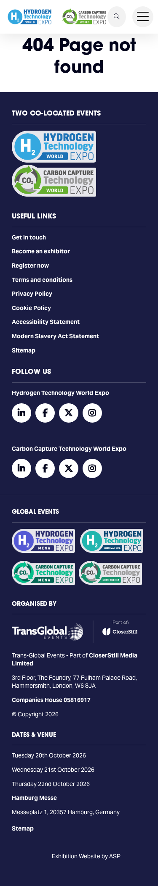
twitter (68, 413)
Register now (30, 265)
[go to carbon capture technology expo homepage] (84, 17)
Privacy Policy (32, 293)
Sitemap (23, 350)
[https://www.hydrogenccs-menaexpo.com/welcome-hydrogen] (43, 551)
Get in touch (29, 237)
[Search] (116, 16)
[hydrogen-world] (54, 160)
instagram (92, 413)
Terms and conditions (42, 280)
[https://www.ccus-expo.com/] (110, 582)
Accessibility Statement (46, 322)
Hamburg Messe (34, 798)
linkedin (21, 413)
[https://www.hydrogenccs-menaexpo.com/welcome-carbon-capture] (43, 582)
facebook (45, 413)
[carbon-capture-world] (54, 194)
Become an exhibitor (41, 251)
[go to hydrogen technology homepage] (29, 17)
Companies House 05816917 (51, 700)
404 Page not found (79, 55)
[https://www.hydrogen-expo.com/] (111, 551)
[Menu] (142, 16)
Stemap (23, 828)
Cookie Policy (31, 308)
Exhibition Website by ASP (86, 856)
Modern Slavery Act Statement (55, 336)
